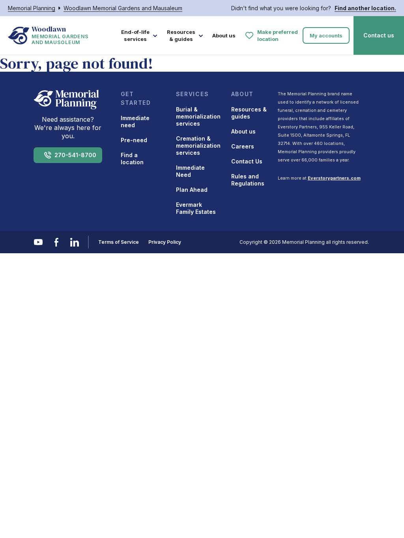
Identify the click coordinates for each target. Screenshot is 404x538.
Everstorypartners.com (334, 178)
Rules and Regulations (247, 180)
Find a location (132, 158)
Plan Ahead (192, 189)
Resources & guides (181, 35)
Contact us (378, 35)
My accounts (326, 35)
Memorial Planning (31, 8)
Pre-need (134, 140)
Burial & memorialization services (198, 116)
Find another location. (365, 8)
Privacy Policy (164, 242)
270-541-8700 (75, 155)
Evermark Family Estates (196, 208)
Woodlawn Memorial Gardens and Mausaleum (123, 8)
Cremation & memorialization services (198, 145)
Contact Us (246, 161)
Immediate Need (190, 171)
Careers (242, 146)
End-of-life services (135, 35)
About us (224, 35)
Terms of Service (118, 242)
